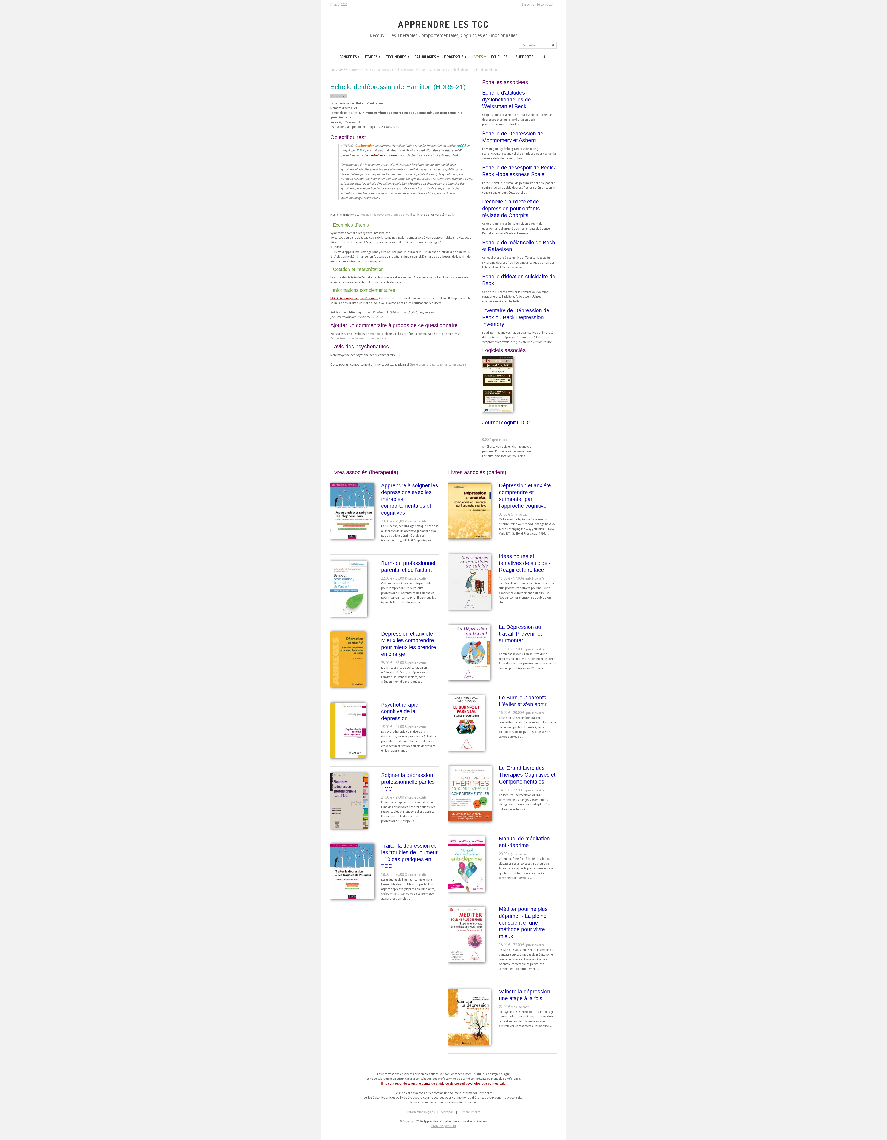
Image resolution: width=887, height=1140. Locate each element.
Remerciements (470, 1112)
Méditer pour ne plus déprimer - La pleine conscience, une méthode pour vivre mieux (523, 922)
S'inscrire (528, 4)
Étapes (371, 57)
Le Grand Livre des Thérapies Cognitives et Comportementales (527, 775)
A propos (447, 1112)
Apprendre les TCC (443, 24)
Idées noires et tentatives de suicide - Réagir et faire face (525, 563)
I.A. (543, 57)
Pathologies (425, 57)
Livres (477, 57)
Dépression (338, 96)
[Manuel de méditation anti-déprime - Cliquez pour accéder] (466, 891)
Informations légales (421, 1112)
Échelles (499, 57)
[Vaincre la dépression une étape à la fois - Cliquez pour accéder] (469, 1044)
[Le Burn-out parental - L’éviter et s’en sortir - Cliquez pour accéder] (466, 750)
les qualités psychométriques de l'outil (386, 214)
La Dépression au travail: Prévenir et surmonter (520, 634)
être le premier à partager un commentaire (438, 364)
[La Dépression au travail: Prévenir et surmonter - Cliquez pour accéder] (469, 679)
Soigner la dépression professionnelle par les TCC (408, 782)
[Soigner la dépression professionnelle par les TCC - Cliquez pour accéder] (349, 827)
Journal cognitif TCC (506, 423)
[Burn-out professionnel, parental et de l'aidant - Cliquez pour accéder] (348, 615)
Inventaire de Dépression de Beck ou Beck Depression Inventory (515, 317)
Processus (454, 57)
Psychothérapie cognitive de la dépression (399, 711)
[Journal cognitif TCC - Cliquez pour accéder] (497, 411)
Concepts (348, 57)
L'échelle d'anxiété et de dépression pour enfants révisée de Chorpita (511, 208)
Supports (524, 57)
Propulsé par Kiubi (443, 1126)
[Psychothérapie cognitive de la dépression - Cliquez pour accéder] (348, 757)
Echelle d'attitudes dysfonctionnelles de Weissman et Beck (506, 99)
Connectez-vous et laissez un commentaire (358, 338)
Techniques (396, 57)
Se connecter (545, 4)
